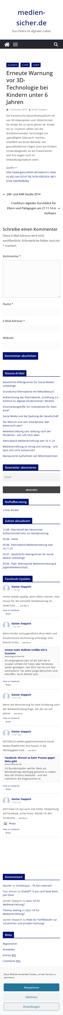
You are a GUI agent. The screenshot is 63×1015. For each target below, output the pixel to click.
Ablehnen (31, 997)
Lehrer (36, 65)
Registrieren (10, 943)
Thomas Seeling (12, 910)
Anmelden (9, 949)
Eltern (25, 65)
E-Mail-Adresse (14, 321)
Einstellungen (31, 1006)
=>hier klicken (11, 510)
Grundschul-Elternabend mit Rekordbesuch (28, 391)
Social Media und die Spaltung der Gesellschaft (30, 416)
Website (8, 338)
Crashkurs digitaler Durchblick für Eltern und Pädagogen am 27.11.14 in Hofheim (31, 208)
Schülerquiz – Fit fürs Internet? (34, 885)
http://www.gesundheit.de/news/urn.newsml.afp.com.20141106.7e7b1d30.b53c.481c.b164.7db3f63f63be (31, 177)
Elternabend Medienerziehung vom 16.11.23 (29, 440)
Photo (12, 823)
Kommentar (12, 256)
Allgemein (12, 65)
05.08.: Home (10, 539)
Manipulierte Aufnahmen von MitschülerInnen (30, 456)
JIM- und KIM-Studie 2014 (23, 194)
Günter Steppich (39, 109)
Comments (11, 961)
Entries (9, 955)
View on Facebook (11, 610)
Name (8, 304)
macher (7, 885)
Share (8, 613)
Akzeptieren (31, 987)
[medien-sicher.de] (7, 44)
